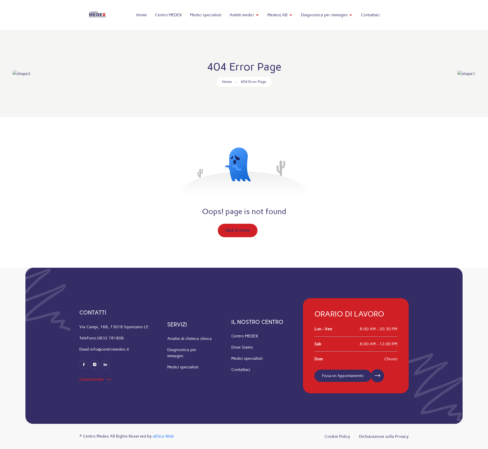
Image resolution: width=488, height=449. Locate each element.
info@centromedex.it (109, 349)
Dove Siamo (242, 347)
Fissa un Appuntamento (343, 375)
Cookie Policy (337, 436)
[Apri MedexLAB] (291, 15)
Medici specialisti (183, 367)
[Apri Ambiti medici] (257, 15)
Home (227, 82)
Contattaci (240, 369)
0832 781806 (110, 338)
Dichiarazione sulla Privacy (384, 436)
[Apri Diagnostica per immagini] (351, 15)
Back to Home (237, 230)
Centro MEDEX (244, 336)
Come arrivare (91, 379)
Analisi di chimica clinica (189, 338)
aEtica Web (163, 436)
